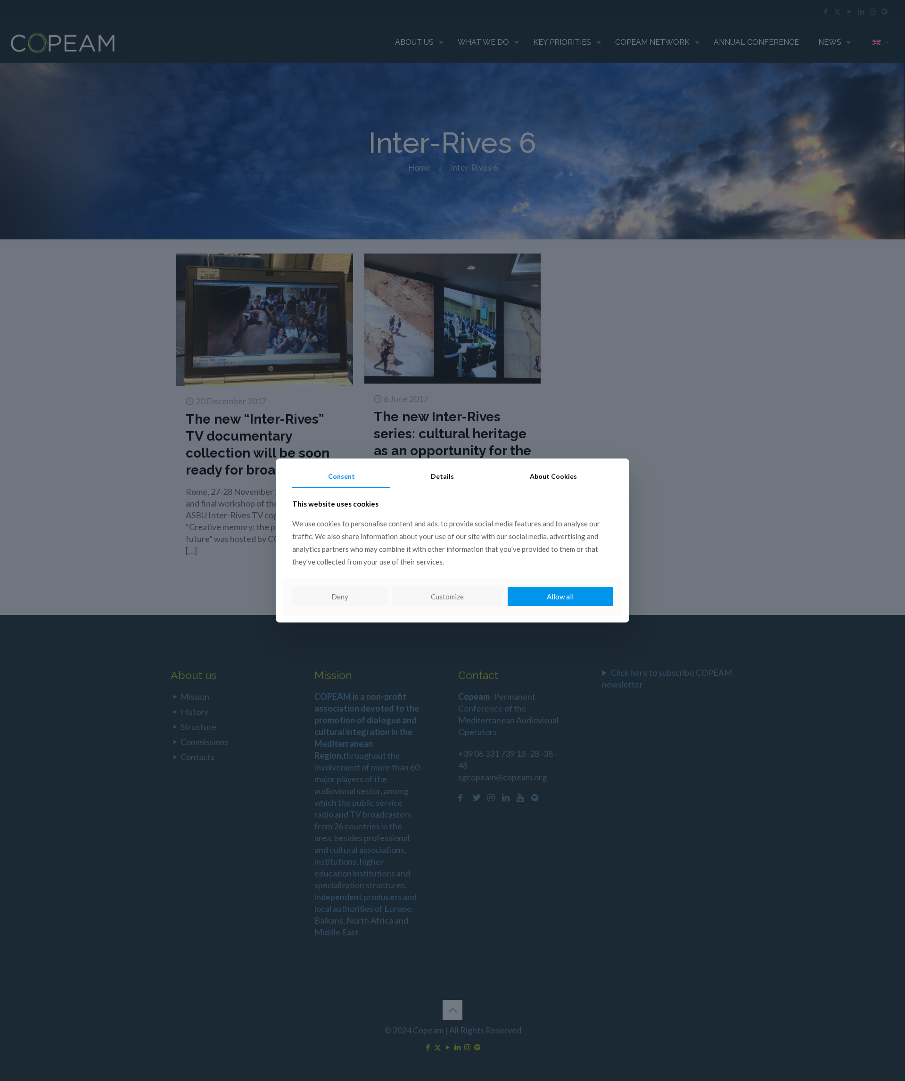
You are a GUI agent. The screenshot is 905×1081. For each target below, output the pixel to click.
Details (442, 476)
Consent (341, 476)
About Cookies (553, 476)
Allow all (560, 596)
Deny (339, 596)
